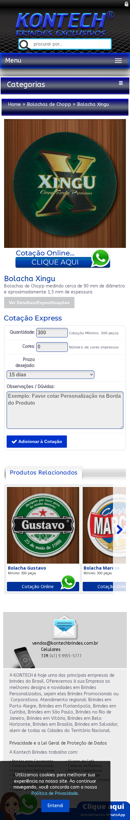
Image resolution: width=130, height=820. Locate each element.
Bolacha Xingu (93, 104)
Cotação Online (38, 586)
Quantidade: (22, 332)
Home (14, 104)
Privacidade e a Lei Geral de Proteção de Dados (58, 743)
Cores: (28, 346)
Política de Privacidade (55, 793)
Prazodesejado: (25, 363)
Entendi (55, 805)
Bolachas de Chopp (49, 104)
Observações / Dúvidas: (31, 386)
